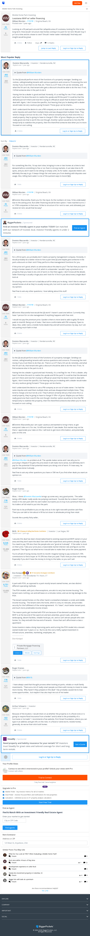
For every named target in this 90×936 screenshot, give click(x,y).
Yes (43, 890)
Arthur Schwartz (19, 706)
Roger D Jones (18, 489)
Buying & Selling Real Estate (30, 531)
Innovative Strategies (40, 573)
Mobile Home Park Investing (24, 15)
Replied (21, 65)
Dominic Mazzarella (21, 63)
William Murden (18, 21)
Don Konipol (17, 573)
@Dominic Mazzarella (32, 496)
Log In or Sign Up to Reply (73, 48)
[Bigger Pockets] (3, 3)
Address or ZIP (9, 838)
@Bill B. (29, 677)
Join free (77, 3)
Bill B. (14, 531)
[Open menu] (86, 3)
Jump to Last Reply (48, 48)
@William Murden (34, 72)
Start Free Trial (45, 802)
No (47, 890)
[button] (38, 43)
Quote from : (29, 72)
